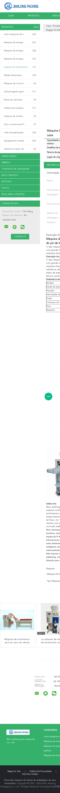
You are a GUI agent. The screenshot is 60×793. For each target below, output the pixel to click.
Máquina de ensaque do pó (20, 59)
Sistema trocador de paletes (20, 149)
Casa (11, 16)
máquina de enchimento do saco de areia (21, 116)
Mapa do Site (14, 771)
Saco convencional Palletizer (20, 124)
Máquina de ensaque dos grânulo (20, 51)
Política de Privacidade (41, 771)
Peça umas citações (13, 194)
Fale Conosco (10, 175)
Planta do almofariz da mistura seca (21, 100)
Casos (5, 188)
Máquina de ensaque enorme (20, 42)
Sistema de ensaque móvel (20, 108)
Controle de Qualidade (15, 169)
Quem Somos (9, 156)
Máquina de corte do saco (20, 83)
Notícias (6, 182)
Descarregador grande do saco (20, 92)
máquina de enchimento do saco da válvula (21, 67)
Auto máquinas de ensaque (20, 34)
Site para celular (30, 774)
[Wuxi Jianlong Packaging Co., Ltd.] (6, 226)
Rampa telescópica (20, 75)
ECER (57, 787)
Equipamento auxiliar (20, 141)
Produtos (33, 16)
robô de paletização (20, 133)
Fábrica (6, 163)
